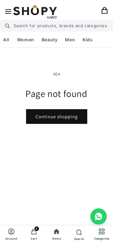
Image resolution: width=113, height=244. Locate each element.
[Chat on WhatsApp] (98, 216)
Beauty (50, 39)
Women (25, 39)
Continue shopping (56, 116)
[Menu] (8, 11)
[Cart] (104, 11)
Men (70, 39)
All (6, 39)
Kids (88, 39)
